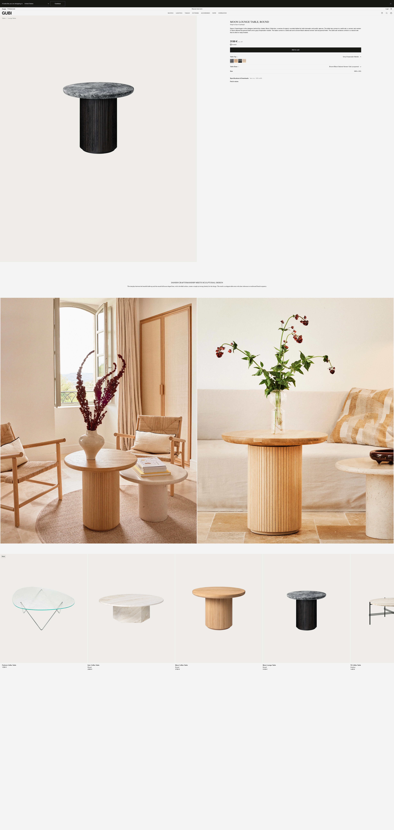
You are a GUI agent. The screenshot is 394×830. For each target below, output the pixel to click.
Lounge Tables (12, 18)
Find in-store (234, 81)
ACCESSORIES (205, 13)
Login (387, 9)
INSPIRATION (222, 13)
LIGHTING (179, 13)
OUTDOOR (195, 13)
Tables (4, 18)
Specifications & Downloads (239, 78)
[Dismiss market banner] (390, 3)
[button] (391, 13)
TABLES (187, 13)
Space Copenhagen (240, 24)
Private (4, 9)
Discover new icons (197, 9)
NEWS (214, 13)
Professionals (11, 9)
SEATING (170, 13)
